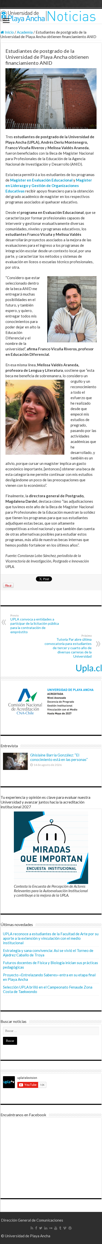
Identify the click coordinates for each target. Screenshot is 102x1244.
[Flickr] (51, 1228)
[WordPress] (70, 1228)
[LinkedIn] (46, 1228)
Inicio (9, 32)
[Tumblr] (60, 1228)
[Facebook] (36, 1228)
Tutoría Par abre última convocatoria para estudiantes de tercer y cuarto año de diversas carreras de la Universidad (68, 646)
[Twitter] (41, 1228)
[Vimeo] (65, 1228)
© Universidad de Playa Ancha (25, 1236)
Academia (25, 32)
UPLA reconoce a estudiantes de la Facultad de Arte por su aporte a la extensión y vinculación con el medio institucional (51, 938)
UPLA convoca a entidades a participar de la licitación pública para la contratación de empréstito (34, 624)
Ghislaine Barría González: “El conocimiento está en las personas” (59, 757)
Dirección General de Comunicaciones (32, 1220)
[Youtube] (56, 1228)
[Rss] (32, 1228)
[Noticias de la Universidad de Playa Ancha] (51, 16)
